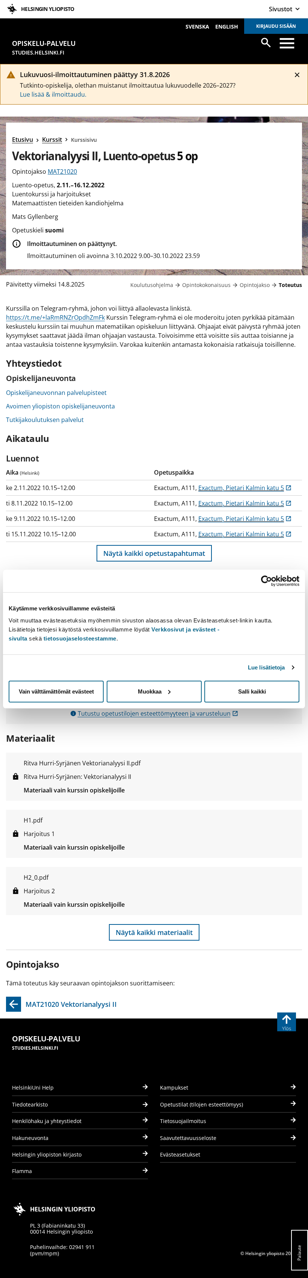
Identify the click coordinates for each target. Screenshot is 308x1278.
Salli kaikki (252, 691)
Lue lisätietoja (266, 667)
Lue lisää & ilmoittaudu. (53, 94)
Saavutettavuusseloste (188, 1137)
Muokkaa (150, 691)
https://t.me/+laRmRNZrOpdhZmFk (55, 317)
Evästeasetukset (180, 1154)
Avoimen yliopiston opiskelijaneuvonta (60, 406)
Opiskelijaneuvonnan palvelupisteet (56, 393)
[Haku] (266, 42)
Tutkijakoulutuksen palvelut (45, 420)
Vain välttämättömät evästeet (56, 691)
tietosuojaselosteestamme (80, 638)
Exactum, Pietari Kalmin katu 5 (244, 488)
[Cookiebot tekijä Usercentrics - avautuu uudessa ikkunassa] (266, 581)
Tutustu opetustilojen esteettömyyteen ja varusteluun (158, 713)
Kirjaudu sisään (276, 26)
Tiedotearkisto (30, 1104)
